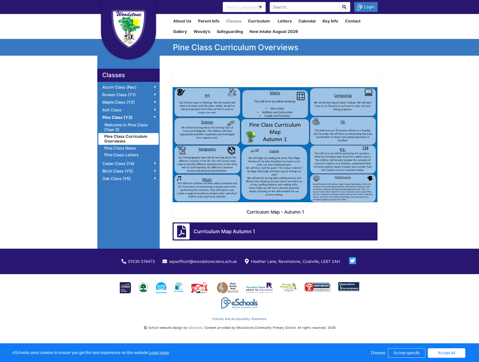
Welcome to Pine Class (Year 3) (126, 127)
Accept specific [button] (406, 353)
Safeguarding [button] (230, 31)
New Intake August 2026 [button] (273, 31)
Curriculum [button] (259, 20)
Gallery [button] (180, 31)
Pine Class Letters (121, 154)
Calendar (307, 20)
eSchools (195, 328)
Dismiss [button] (378, 353)
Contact (352, 20)
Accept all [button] (446, 353)
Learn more (159, 353)
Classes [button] (233, 20)
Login (368, 6)
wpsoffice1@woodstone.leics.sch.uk (203, 261)
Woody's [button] (202, 31)
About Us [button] (182, 20)
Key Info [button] (330, 20)
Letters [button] (285, 20)
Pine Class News (120, 148)
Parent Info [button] (209, 20)
